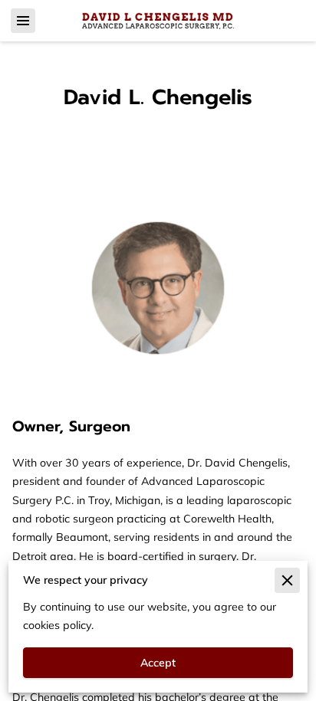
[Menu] (23, 20)
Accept (158, 663)
